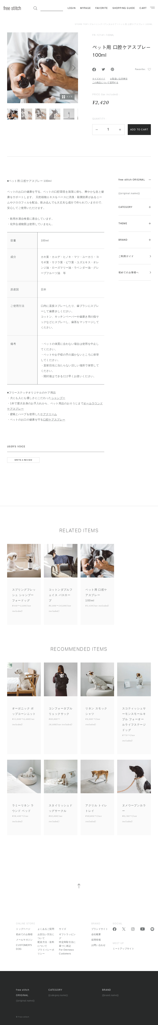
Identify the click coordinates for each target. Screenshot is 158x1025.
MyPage (85, 8)
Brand (123, 240)
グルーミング (96, 24)
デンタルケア (110, 24)
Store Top (81, 24)
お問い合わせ (98, 945)
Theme (122, 223)
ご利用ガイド (126, 256)
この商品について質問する (105, 82)
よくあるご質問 (46, 929)
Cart (143, 8)
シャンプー (58, 398)
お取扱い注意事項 (118, 79)
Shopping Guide (124, 8)
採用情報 (96, 939)
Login (72, 8)
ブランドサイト (99, 929)
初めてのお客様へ (128, 272)
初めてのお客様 (24, 934)
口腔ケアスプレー (54, 419)
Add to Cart (139, 129)
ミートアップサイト (123, 948)
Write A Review (23, 460)
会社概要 (96, 934)
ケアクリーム (48, 414)
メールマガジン (24, 939)
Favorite (101, 8)
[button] (96, 129)
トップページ (23, 929)
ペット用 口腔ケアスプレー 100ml (135, 24)
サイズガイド (98, 79)
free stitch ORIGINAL (131, 180)
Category (125, 207)
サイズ (62, 929)
